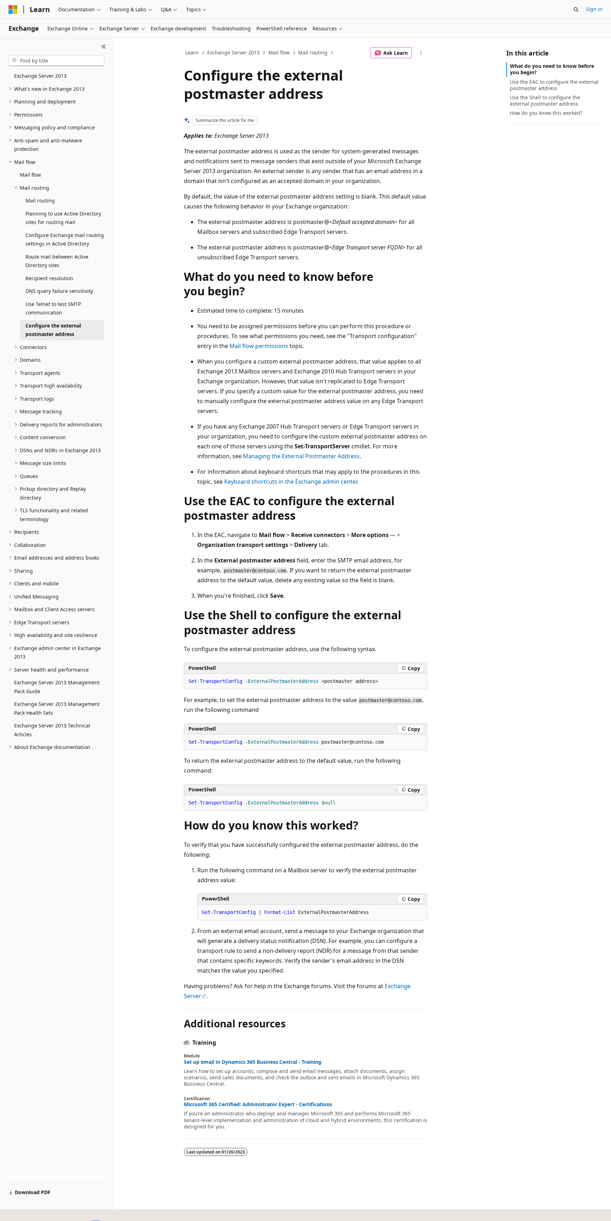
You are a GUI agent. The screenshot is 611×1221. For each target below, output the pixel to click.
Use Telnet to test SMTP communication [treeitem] (53, 308)
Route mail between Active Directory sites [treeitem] (56, 261)
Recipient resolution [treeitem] (49, 278)
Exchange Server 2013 (233, 52)
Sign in (594, 9)
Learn (192, 52)
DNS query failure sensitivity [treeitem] (59, 291)
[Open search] (576, 9)
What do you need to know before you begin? (552, 69)
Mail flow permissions (258, 346)
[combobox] (56, 60)
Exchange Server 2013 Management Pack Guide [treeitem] (57, 687)
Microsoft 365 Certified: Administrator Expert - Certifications (258, 1104)
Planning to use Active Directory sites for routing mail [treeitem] (63, 218)
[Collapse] (104, 46)
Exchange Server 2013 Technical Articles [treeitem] (52, 730)
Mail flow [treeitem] (30, 174)
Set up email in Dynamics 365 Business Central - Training (252, 1062)
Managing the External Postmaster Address (301, 456)
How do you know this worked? (546, 113)
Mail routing (312, 52)
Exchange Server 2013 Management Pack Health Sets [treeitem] (57, 708)
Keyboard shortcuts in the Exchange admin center (290, 481)
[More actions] (421, 53)
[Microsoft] (13, 9)
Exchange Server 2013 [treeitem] (40, 75)
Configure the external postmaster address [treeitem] (53, 330)
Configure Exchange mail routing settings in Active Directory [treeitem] (64, 239)
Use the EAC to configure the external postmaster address (554, 85)
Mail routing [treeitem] (40, 200)
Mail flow (279, 52)
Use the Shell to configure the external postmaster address (545, 100)
